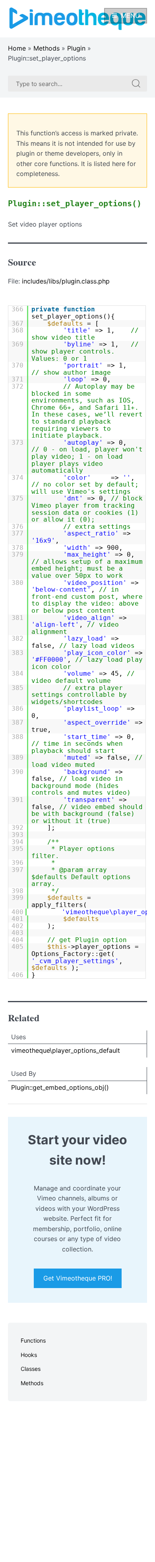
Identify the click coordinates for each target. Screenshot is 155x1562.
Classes (31, 1368)
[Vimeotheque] (77, 18)
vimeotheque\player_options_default (65, 1050)
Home (17, 48)
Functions (33, 1340)
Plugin (76, 48)
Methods (46, 48)
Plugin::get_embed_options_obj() (60, 1087)
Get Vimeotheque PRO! (77, 1278)
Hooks (29, 1354)
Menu (130, 16)
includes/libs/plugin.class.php (66, 281)
